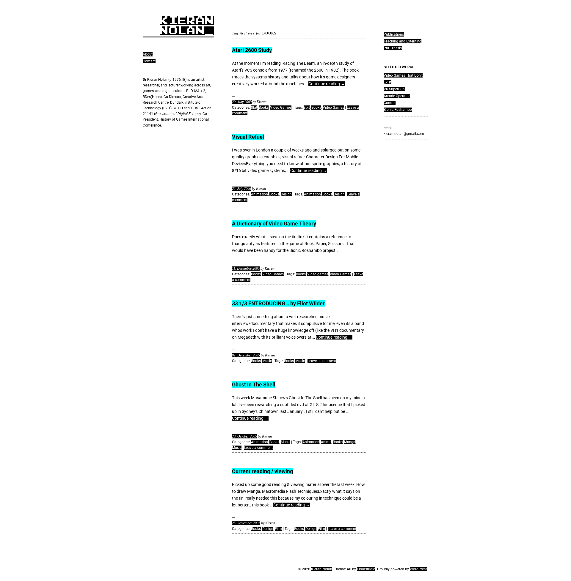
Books (264, 107)
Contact (149, 61)
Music (267, 361)
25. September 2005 (246, 523)
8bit (254, 107)
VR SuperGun (394, 89)
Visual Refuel (248, 137)
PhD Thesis (393, 48)
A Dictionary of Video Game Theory (274, 223)
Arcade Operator (397, 96)
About (148, 54)
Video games (317, 274)
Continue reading (326, 83)
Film (278, 529)
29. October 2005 (244, 436)
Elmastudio (366, 569)
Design (286, 194)
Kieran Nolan (321, 569)
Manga (349, 442)
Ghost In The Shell (253, 384)
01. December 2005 (246, 355)
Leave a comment (322, 361)
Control (390, 103)
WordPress (418, 569)
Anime (326, 442)
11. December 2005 (246, 268)
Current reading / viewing (262, 471)
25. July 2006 (241, 189)
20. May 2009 (242, 102)
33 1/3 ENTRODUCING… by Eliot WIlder (278, 303)
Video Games (280, 107)
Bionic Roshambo (398, 110)
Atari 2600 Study (252, 50)
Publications (394, 34)
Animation (259, 194)
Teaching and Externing (402, 41)
